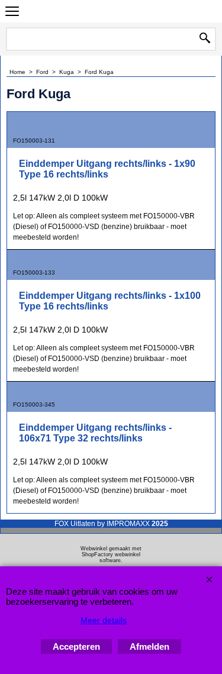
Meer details (104, 620)
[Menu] (12, 13)
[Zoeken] (205, 39)
